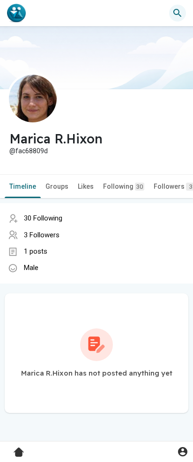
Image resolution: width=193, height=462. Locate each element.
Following (123, 186)
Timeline (22, 186)
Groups (56, 186)
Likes (86, 186)
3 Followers (41, 235)
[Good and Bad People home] (16, 13)
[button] (182, 451)
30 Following (43, 218)
